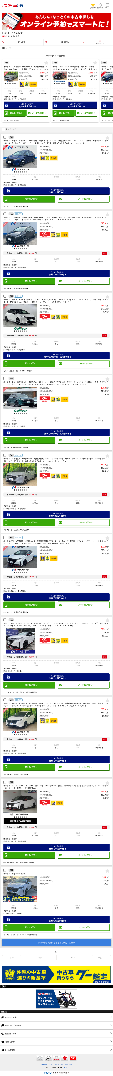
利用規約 (44, 1064)
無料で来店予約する (27, 105)
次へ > (73, 958)
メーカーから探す (11, 1017)
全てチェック (11, 129)
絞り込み (65, 42)
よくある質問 (9, 1050)
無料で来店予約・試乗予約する (57, 356)
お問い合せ (68, 1064)
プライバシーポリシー (55, 1064)
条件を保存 (100, 44)
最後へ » (101, 958)
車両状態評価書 (33, 84)
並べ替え (21, 42)
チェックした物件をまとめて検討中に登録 (56, 943)
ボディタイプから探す (12, 1025)
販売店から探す (10, 1034)
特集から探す (9, 1042)
